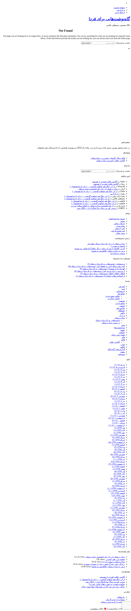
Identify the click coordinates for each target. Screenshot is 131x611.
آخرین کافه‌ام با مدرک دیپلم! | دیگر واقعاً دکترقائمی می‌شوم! (99, 248)
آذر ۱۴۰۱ (119, 413)
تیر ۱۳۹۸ (119, 459)
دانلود (122, 313)
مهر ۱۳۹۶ (118, 505)
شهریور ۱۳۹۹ (118, 435)
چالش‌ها (121, 294)
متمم (123, 221)
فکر (123, 337)
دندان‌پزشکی (119, 318)
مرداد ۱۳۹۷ (118, 481)
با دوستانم (120, 291)
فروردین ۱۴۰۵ (117, 367)
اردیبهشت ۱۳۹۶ (116, 517)
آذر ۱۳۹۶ (119, 500)
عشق (122, 330)
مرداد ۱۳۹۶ (118, 510)
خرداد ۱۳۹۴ (118, 544)
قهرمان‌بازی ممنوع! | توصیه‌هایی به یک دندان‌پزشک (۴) (102, 269)
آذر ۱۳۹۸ (119, 449)
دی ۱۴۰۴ (119, 369)
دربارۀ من (121, 10)
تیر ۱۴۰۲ (119, 401)
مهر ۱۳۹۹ (119, 432)
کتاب (123, 344)
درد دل (122, 315)
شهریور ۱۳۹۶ (118, 508)
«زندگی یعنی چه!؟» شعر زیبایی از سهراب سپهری (104, 564)
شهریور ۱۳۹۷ (118, 479)
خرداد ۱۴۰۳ (118, 386)
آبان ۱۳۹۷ (119, 474)
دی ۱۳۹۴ (119, 534)
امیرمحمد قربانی (118, 231)
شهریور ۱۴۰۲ (118, 396)
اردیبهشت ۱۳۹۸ (116, 464)
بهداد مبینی (120, 226)
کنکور (122, 347)
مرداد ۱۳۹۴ (118, 539)
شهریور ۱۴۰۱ (118, 416)
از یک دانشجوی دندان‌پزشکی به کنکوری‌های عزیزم (92, 206)
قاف (123, 340)
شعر (123, 325)
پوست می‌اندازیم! (117, 253)
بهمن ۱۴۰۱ (119, 408)
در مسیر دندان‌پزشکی (110, 323)
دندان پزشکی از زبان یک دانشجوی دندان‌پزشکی (98, 189)
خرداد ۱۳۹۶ (118, 515)
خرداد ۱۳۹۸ (118, 462)
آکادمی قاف (115, 342)
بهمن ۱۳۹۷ (119, 469)
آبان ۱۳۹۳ (119, 546)
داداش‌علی (120, 308)
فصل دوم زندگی (118, 335)
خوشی (122, 306)
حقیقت (122, 301)
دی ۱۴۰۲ (119, 391)
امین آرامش (120, 228)
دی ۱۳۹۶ (119, 498)
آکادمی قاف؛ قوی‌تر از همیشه (104, 182)
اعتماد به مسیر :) (118, 246)
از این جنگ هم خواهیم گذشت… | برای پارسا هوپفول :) (92, 186)
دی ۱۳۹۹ (119, 428)
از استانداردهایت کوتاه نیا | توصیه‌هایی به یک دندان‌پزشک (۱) (100, 276)
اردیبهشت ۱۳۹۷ (116, 488)
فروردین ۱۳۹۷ (116, 491)
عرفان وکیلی (119, 223)
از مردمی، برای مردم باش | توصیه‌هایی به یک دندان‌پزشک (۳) (99, 271)
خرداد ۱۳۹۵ (118, 527)
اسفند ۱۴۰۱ (118, 406)
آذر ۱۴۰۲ (119, 394)
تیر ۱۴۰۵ (119, 365)
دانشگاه (121, 311)
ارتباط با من (120, 12)
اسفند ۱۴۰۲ (118, 389)
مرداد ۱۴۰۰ (118, 423)
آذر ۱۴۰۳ (119, 382)
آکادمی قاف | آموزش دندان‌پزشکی (110, 161)
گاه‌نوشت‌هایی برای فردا (109, 18)
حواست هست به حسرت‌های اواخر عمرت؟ (107, 584)
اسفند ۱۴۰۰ (118, 420)
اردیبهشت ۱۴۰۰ (116, 425)
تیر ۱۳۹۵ (119, 525)
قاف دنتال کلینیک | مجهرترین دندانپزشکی (108, 158)
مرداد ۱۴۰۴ (118, 374)
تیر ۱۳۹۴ (119, 541)
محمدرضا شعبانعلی (116, 219)
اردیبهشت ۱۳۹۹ (116, 442)
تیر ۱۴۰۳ (119, 384)
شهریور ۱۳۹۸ (118, 454)
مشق (122, 352)
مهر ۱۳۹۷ (119, 476)
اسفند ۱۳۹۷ (118, 466)
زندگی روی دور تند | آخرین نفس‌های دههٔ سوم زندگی (103, 587)
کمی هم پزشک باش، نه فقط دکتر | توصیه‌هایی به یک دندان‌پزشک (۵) (96, 266)
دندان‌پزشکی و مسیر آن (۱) (113, 562)
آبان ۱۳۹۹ (119, 430)
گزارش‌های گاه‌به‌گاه (116, 349)
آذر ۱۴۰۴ (119, 372)
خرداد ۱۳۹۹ (118, 440)
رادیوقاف (121, 597)
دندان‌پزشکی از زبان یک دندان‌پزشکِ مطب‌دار (106, 244)
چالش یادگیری (114, 298)
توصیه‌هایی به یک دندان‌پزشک (108, 320)
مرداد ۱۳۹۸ (118, 457)
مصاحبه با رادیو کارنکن (115, 600)
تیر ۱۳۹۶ (119, 512)
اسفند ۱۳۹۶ (118, 493)
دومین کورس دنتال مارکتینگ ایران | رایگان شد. (96, 208)
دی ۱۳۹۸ (119, 447)
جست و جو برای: (122, 43)
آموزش (122, 286)
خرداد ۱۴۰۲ (118, 403)
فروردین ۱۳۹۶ (117, 520)
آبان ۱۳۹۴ (119, 537)
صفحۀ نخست (119, 8)
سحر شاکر (120, 233)
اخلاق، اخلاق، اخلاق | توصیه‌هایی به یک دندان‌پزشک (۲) (102, 273)
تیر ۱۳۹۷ (119, 483)
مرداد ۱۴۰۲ (118, 399)
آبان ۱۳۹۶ (118, 503)
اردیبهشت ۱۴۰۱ (116, 418)
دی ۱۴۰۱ (119, 411)
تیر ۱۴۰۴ (119, 377)
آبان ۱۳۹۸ (119, 452)
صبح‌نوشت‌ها (119, 328)
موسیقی (121, 354)
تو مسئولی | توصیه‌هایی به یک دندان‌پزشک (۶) (106, 264)
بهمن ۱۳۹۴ (119, 532)
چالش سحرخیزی (112, 296)
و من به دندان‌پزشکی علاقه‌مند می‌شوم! (108, 251)
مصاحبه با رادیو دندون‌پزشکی (112, 602)
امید (123, 289)
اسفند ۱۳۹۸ (118, 445)
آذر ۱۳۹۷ (119, 471)
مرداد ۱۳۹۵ (118, 522)
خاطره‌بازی (120, 303)
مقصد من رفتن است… (115, 559)
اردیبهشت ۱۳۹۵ (116, 529)
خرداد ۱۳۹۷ (118, 486)
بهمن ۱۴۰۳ (119, 379)
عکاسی (121, 332)
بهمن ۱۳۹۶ (118, 495)
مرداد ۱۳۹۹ (118, 437)
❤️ (105, 609)
